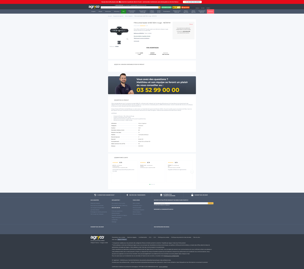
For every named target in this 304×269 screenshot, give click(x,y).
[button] (197, 6)
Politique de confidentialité (171, 255)
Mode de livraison (95, 203)
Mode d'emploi (116, 213)
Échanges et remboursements (99, 212)
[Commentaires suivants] (192, 171)
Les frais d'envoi (95, 209)
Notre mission (136, 212)
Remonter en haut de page (300, 262)
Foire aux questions (117, 211)
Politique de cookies (163, 237)
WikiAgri (114, 221)
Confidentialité (143, 237)
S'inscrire (211, 203)
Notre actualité (137, 207)
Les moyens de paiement (97, 207)
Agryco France (122, 239)
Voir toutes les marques (97, 214)
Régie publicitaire (116, 217)
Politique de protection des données (181, 237)
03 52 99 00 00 (119, 5)
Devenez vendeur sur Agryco (119, 215)
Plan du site (196, 237)
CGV (155, 237)
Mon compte (136, 203)
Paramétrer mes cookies (118, 237)
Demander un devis (166, 7)
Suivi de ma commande (97, 205)
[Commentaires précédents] (112, 171)
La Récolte (114, 219)
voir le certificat (163, 266)
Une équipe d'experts (138, 209)
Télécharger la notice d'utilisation (141, 38)
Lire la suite (136, 41)
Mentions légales (131, 237)
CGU (150, 237)
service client (134, 5)
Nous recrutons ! (137, 214)
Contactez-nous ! (137, 205)
